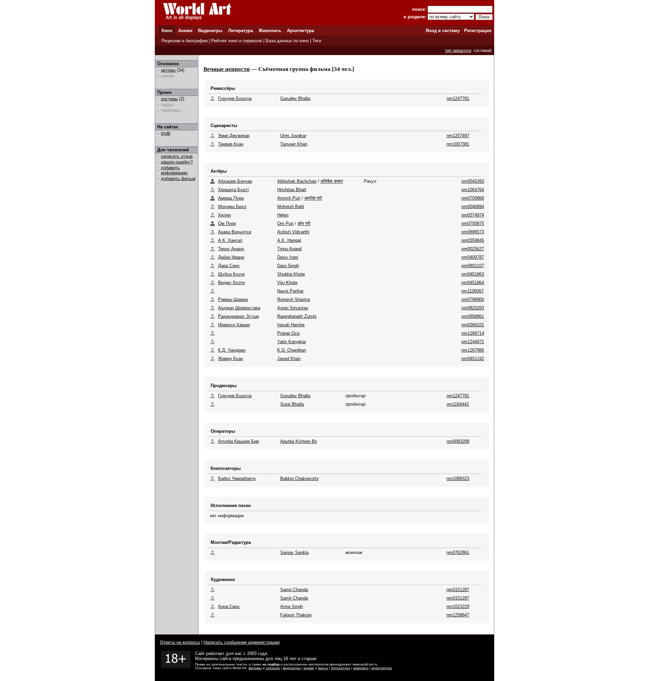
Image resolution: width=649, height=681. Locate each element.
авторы (168, 70)
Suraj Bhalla (292, 404)
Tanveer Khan (293, 144)
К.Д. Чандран (231, 350)
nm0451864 (472, 282)
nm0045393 (472, 181)
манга (323, 668)
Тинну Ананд (231, 248)
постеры (169, 98)
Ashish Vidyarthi (293, 231)
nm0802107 (472, 265)
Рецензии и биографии (185, 40)
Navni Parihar (290, 291)
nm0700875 (472, 223)
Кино (167, 30)
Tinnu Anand (289, 248)
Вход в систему (443, 30)
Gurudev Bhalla (295, 98)
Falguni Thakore (296, 614)
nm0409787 (472, 257)
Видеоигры (210, 30)
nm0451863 (472, 274)
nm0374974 (472, 215)
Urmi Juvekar (293, 135)
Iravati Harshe (291, 324)
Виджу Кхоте (231, 282)
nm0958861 (472, 316)
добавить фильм (178, 178)
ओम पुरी (303, 223)
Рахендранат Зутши (238, 316)
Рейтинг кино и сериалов (236, 40)
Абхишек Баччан (235, 181)
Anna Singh (291, 606)
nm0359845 (472, 240)
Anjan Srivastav (292, 307)
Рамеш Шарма (233, 299)
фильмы (255, 668)
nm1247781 (458, 98)
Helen (282, 215)
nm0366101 (472, 324)
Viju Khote (287, 282)
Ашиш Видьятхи (234, 231)
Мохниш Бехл (232, 206)
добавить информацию (174, 170)
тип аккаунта (458, 50)
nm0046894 (472, 206)
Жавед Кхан (230, 358)
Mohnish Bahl (290, 206)
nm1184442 (458, 404)
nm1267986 (472, 350)
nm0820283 (472, 307)
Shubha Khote (291, 274)
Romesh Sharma (293, 299)
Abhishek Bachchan (296, 181)
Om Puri (285, 223)
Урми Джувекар (233, 135)
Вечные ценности (226, 69)
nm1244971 (472, 341)
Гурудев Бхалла (234, 98)
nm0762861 (458, 552)
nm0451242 (472, 358)
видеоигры (292, 668)
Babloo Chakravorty (299, 478)
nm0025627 (472, 248)
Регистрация (477, 30)
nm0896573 (472, 231)
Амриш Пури (231, 198)
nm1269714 (472, 333)
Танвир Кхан (230, 144)
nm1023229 (458, 606)
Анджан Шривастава (239, 307)
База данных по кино (287, 40)
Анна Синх (229, 606)
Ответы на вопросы (180, 642)
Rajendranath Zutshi (296, 316)
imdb (165, 133)
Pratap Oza (288, 333)
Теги (316, 40)
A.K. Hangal (289, 240)
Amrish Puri (288, 198)
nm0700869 (472, 198)
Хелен (224, 215)
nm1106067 (472, 291)
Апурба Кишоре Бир (238, 441)
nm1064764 (472, 189)
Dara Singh (288, 265)
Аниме (185, 30)
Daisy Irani (287, 257)
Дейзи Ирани (231, 257)
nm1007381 (458, 144)
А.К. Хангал (230, 240)
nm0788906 (472, 299)
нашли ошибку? (177, 162)
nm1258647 (458, 614)
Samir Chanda (294, 589)
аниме (309, 668)
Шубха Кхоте (231, 274)
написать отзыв (177, 156)
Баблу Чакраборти (237, 478)
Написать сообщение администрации (241, 642)
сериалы (273, 668)
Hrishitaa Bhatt (291, 189)
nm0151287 (458, 589)
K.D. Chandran (291, 350)
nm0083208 (458, 441)
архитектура (381, 668)
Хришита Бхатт (233, 189)
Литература (240, 30)
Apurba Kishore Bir (298, 441)
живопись (360, 668)
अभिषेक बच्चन (331, 181)
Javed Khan (289, 358)
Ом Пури (227, 223)
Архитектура (300, 30)
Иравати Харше (234, 324)
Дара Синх (229, 265)
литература (340, 668)
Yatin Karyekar (291, 341)
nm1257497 (458, 135)
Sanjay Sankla (294, 552)
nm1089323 (458, 478)
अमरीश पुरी (313, 198)
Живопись (270, 30)
